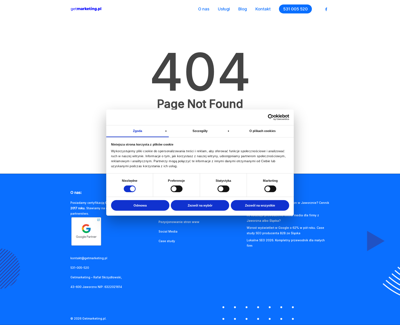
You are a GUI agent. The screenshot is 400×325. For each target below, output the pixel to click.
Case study (167, 241)
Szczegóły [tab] (200, 130)
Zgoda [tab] (137, 130)
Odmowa (140, 205)
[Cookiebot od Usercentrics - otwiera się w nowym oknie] (271, 117)
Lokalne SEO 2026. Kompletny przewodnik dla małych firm (286, 242)
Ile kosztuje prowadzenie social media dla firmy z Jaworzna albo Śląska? (283, 217)
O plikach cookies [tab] (262, 130)
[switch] (176, 189)
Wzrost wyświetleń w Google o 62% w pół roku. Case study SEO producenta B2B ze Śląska (285, 230)
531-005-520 (79, 267)
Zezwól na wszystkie (260, 205)
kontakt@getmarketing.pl (88, 258)
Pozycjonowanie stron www (179, 222)
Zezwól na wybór (200, 205)
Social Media (168, 231)
